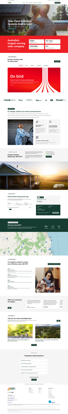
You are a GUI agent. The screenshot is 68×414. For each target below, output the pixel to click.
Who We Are (40, 389)
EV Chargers (50, 392)
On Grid (24, 2)
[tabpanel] (34, 80)
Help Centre (50, 390)
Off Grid (27, 2)
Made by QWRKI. (10, 402)
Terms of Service (31, 392)
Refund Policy (31, 391)
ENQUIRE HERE (57, 61)
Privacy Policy (31, 390)
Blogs (39, 390)
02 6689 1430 (12, 398)
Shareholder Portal (58, 0)
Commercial (35, 2)
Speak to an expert (11, 28)
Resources (54, 0)
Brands (49, 391)
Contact (40, 391)
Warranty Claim (31, 389)
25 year (42, 197)
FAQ (49, 389)
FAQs (52, 0)
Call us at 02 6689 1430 (11, 0)
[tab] (21, 65)
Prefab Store (49, 0)
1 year (39, 197)
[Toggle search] (53, 3)
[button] (34, 360)
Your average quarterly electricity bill (13, 207)
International (39, 2)
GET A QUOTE (57, 2)
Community (30, 2)
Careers (40, 392)
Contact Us (34, 379)
